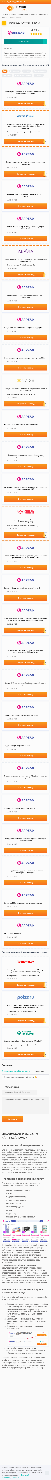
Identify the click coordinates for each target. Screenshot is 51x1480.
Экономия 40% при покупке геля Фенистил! (21, 425)
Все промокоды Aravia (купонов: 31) (21, 265)
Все (4, 71)
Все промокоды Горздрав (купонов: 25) (22, 1045)
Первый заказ (40, 71)
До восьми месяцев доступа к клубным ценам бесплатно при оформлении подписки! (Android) (25, 456)
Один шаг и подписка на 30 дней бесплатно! (21, 808)
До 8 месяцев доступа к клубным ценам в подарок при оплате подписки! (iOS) (25, 488)
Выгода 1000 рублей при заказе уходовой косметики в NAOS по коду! (26, 389)
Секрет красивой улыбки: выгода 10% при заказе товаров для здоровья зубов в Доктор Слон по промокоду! (26, 126)
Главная (5, 14)
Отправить (12, 1119)
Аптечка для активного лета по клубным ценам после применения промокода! (25, 92)
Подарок (39, 75)
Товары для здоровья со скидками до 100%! (21, 715)
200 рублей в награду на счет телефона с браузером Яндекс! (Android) (25, 839)
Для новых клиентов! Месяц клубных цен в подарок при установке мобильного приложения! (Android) (25, 619)
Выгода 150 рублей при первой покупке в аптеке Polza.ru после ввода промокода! (25, 1006)
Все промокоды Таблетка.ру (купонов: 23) (23, 976)
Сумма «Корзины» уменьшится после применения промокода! (25, 163)
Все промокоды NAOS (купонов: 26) (21, 394)
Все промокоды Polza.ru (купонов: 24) (21, 1011)
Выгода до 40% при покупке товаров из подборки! (23, 327)
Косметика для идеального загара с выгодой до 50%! (24, 358)
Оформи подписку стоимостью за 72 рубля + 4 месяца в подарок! (25, 777)
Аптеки (4, 18)
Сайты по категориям (19, 14)
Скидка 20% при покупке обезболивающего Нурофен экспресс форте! (25, 684)
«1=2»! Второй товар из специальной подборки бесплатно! (25, 227)
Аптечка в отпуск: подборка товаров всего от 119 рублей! (25, 195)
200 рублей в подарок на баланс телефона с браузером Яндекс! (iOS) (25, 872)
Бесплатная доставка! (12, 933)
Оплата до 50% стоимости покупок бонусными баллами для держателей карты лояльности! (25, 557)
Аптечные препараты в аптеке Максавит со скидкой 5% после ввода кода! (25, 521)
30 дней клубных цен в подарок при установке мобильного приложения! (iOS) (25, 652)
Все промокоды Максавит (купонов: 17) (22, 525)
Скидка (26, 71)
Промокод (14, 71)
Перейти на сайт (23, 41)
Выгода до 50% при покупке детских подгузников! (23, 903)
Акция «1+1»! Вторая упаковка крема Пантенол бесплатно (25, 296)
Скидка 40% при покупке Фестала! (17, 745)
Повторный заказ (23, 75)
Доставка (7, 75)
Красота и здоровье (38, 14)
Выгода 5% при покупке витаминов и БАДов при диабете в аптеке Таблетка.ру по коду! (25, 971)
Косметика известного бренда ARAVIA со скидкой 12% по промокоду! (25, 260)
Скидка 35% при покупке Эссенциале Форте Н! (22, 588)
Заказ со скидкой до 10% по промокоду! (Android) (23, 1041)
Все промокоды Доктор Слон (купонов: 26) (23, 132)
